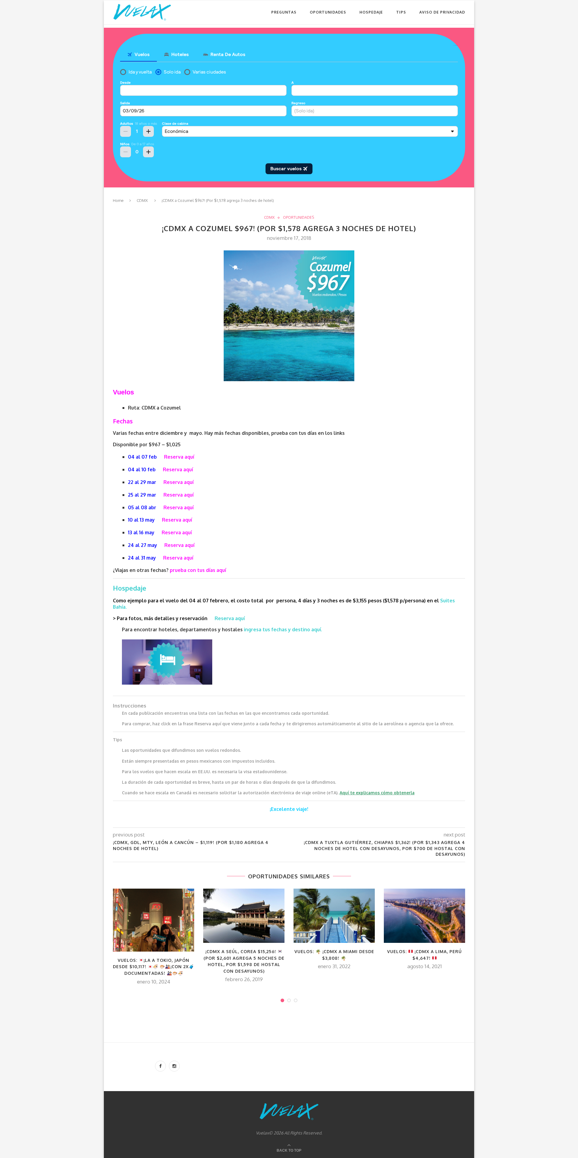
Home (118, 200)
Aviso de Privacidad (442, 12)
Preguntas (284, 12)
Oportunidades (328, 12)
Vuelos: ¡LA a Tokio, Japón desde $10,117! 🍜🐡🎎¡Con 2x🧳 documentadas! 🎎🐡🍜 (153, 967)
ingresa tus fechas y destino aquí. (283, 629)
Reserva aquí (179, 457)
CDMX (142, 200)
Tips (401, 12)
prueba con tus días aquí (198, 570)
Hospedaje (371, 12)
